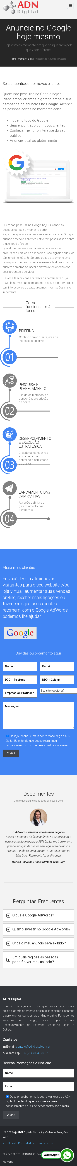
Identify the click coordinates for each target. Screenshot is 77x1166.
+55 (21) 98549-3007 (34, 1053)
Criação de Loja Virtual (36, 1154)
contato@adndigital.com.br (33, 1046)
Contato (8, 1162)
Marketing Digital (26, 59)
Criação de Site (11, 1154)
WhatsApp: (13, 1053)
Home (13, 59)
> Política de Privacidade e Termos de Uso (28, 1143)
